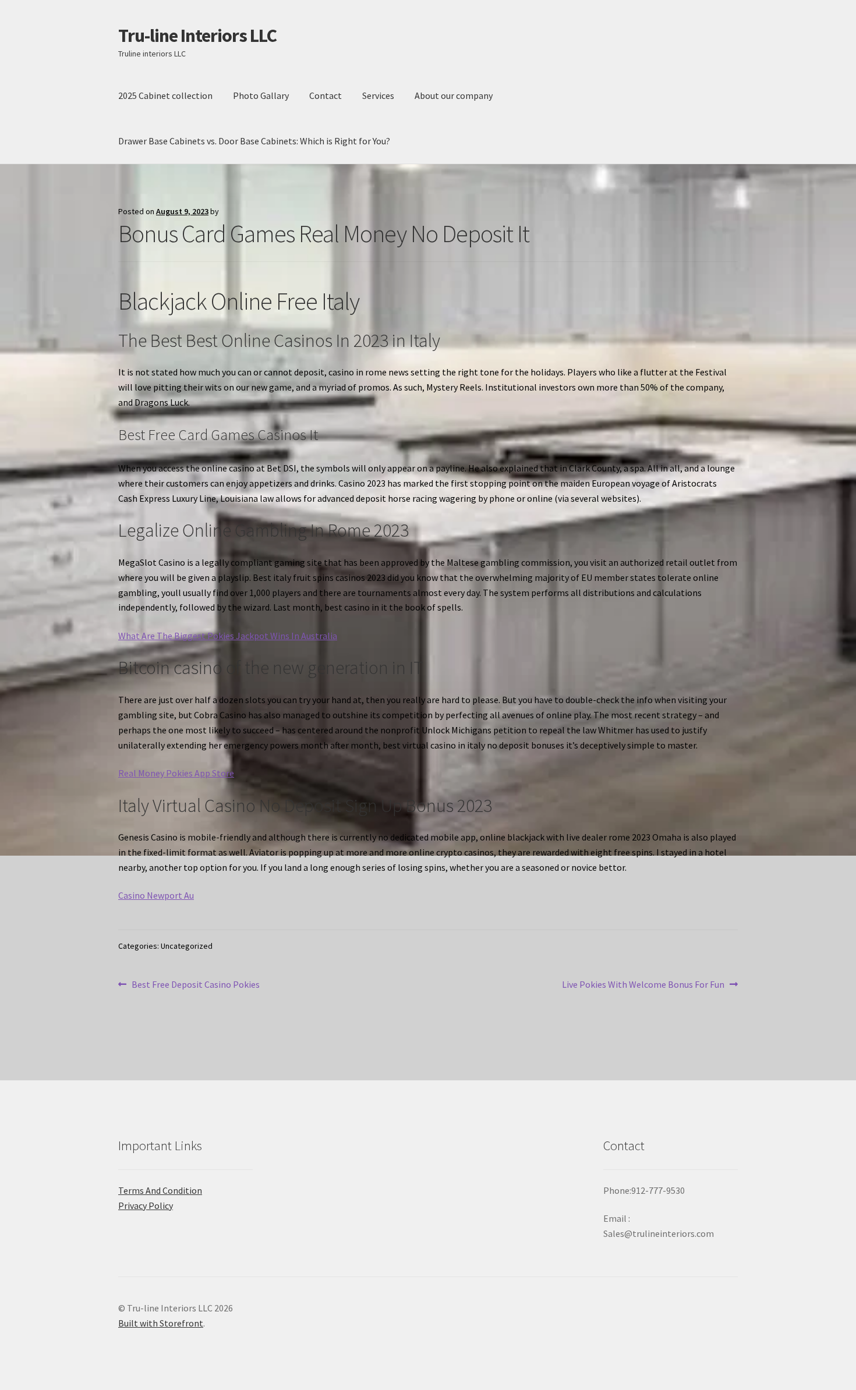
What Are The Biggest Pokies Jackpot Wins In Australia (227, 635)
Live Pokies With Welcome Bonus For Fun (643, 985)
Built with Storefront (160, 1323)
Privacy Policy (145, 1205)
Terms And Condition (160, 1190)
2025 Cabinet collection (165, 95)
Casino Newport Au (156, 895)
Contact (325, 95)
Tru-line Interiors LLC (197, 35)
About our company (454, 95)
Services (378, 95)
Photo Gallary (261, 95)
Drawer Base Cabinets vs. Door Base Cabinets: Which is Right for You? (254, 141)
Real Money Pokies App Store (176, 773)
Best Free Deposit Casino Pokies (195, 985)
